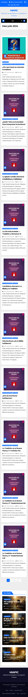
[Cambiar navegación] (13, 20)
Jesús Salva (23, 693)
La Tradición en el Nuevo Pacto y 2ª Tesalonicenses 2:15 (12, 555)
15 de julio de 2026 (10, 623)
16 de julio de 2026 (10, 606)
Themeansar (14, 686)
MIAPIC (14, 10)
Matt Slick (20, 127)
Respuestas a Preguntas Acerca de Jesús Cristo (13, 64)
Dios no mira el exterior (14, 637)
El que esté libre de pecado (12, 620)
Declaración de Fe (18, 690)
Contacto (11, 690)
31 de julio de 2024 (9, 72)
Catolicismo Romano (7, 173)
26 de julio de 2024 (9, 127)
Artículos (6, 635)
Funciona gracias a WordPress (10, 684)
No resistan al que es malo (13, 603)
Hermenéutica (7, 599)
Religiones (15, 173)
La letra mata (9, 654)
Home (7, 690)
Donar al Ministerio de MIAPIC (9, 693)
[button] (21, 20)
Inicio (18, 693)
